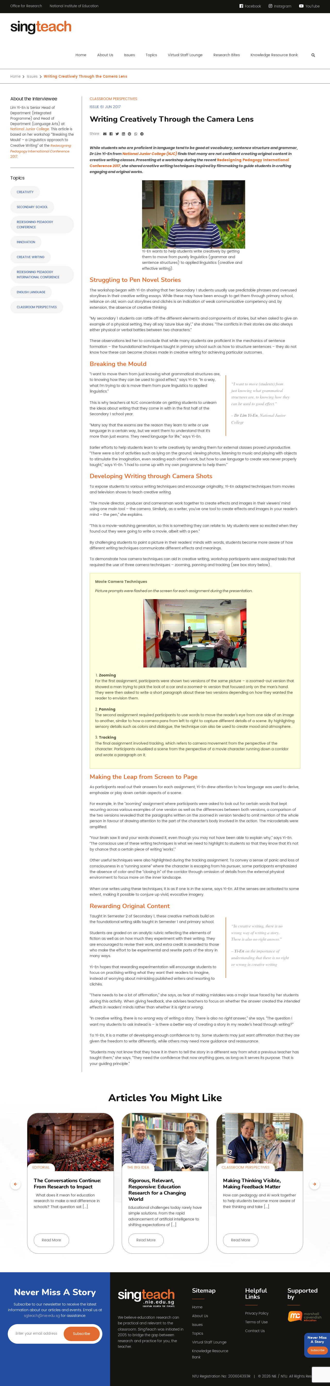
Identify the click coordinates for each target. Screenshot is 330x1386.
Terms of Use (256, 1322)
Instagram (282, 6)
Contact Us (255, 1331)
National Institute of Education (74, 6)
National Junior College (29, 129)
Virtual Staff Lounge (209, 1342)
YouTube (312, 6)
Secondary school (32, 207)
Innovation (26, 242)
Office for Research (26, 6)
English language (31, 292)
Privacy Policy (256, 1313)
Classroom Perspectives (37, 307)
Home (15, 76)
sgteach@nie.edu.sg (42, 1316)
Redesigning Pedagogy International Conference (38, 275)
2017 (40, 151)
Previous (15, 1184)
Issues (32, 76)
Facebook (252, 6)
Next (314, 1184)
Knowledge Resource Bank (210, 1354)
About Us (200, 1316)
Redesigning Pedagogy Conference (35, 225)
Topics (197, 1333)
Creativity (25, 192)
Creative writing (30, 257)
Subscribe (81, 1334)
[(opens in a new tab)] (304, 1316)
